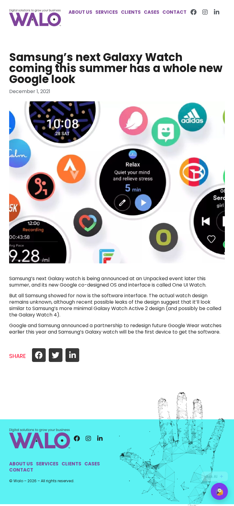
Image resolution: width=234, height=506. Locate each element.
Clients (131, 12)
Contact (174, 12)
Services (106, 12)
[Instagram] (205, 12)
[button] (39, 355)
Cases (151, 12)
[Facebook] (193, 12)
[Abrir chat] (219, 491)
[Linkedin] (217, 12)
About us (80, 12)
